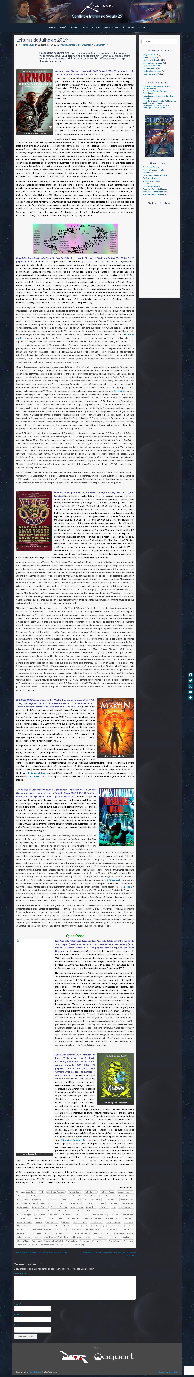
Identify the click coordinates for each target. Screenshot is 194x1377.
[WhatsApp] (190, 686)
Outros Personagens (151, 186)
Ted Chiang (36, 1241)
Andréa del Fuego (107, 1192)
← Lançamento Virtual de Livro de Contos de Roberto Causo (40, 1252)
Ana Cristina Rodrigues (56, 1192)
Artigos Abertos (67, 44)
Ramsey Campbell (62, 1233)
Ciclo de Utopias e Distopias (122, 1196)
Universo (87, 27)
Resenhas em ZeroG (151, 74)
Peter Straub (76, 1229)
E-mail (17, 1314)
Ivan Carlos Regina (24, 1215)
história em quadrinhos (110, 1211)
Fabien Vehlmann (74, 1203)
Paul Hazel (21, 1229)
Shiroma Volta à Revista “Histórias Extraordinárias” (157, 87)
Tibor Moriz (128, 1241)
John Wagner (49, 1218)
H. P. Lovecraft (61, 1211)
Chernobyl (104, 1196)
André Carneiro (91, 1192)
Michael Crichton (23, 1226)
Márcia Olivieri (96, 1222)
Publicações (102, 27)
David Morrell (95, 1199)
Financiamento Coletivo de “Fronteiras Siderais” (159, 97)
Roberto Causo (27, 44)
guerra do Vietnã (44, 1211)
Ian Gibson (129, 1211)
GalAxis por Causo (150, 57)
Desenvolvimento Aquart (168, 1372)
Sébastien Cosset (24, 1237)
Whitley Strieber (63, 1245)
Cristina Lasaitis (52, 1199)
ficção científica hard (40, 1207)
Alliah (41, 1192)
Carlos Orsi (77, 1196)
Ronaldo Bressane (101, 1233)
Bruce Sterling (51, 1196)
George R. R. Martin (126, 1207)
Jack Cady (53, 1215)
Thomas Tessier (115, 1241)
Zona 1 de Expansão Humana (155, 189)
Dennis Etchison (126, 1199)
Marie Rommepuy (113, 1222)
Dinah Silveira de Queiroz (27, 1203)
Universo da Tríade (47, 1245)
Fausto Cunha (113, 1203)
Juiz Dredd (76, 1218)
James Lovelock (81, 1215)
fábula (102, 1203)
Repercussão (118, 27)
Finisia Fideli (103, 1207)
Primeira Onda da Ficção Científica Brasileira (33, 1233)
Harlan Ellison (77, 1211)
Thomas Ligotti (85, 1241)
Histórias (75, 27)
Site (16, 1325)
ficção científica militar (59, 1207)
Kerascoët (109, 1218)
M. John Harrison (80, 1222)
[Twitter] (190, 680)
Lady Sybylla (128, 1218)
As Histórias (148, 172)
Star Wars (114, 1237)
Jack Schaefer (66, 1215)
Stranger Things (23, 1241)
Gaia (113, 1207)
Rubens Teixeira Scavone (123, 1233)
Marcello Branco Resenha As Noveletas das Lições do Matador (159, 102)
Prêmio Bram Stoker (93, 1229)
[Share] (190, 698)
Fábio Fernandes (90, 1203)
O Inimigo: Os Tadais (151, 181)
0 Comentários (101, 44)
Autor (131, 27)
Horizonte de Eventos (152, 60)
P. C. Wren (129, 1226)
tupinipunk (33, 1245)
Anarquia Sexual (75, 1192)
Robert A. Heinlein (82, 1233)
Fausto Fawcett (127, 1203)
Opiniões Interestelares (152, 65)
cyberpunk (66, 1199)
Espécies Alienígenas (151, 178)
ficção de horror (77, 1207)
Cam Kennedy (65, 1196)
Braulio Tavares (36, 1196)
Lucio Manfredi (52, 1222)
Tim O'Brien (21, 1245)
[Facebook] (190, 675)
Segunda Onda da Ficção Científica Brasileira (51, 1237)
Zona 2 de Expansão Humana (155, 192)
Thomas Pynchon (99, 1241)
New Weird (86, 1226)
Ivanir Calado (40, 1215)
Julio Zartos (87, 1218)
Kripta (118, 1218)
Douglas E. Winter (46, 1203)
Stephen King (128, 1237)
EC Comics (60, 1203)
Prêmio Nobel (128, 1229)
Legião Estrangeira (24, 1222)
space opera (102, 1237)
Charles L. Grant (91, 1196)
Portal (52, 27)
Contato (141, 27)
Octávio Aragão (100, 1226)
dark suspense (80, 1199)
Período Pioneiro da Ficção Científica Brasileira (48, 1229)
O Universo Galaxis (151, 167)
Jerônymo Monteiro (99, 1215)
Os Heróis (63, 27)
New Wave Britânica (71, 1226)
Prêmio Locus (112, 1229)
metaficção (129, 1222)
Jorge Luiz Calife (63, 1218)
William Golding (78, 1245)
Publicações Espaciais (152, 71)
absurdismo (30, 1192)
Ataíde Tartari (22, 1196)
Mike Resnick (39, 1226)
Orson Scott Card (115, 1226)
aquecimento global (125, 1192)
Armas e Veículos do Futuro (154, 170)
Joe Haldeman (127, 1215)
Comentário (20, 1273)
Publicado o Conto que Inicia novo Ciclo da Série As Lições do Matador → (109, 1254)
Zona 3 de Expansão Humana (155, 194)
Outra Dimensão (83, 44)
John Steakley (35, 1218)
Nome (17, 1304)
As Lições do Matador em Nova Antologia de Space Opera (156, 107)
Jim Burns (114, 1215)
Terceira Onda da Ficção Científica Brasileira (60, 1241)
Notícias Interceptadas (152, 63)
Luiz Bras (65, 1222)
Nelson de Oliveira (54, 1226)
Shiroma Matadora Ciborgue (82, 1237)
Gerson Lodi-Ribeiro (25, 1211)
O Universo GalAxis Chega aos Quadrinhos (155, 92)
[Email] (190, 692)
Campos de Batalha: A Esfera (155, 175)
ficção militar (91, 1207)
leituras (39, 1222)
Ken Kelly (98, 1218)
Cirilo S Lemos (22, 1199)
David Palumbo (110, 1199)
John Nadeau (22, 1218)
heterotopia (91, 1211)
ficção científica (23, 1207)
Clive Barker (36, 1199)
